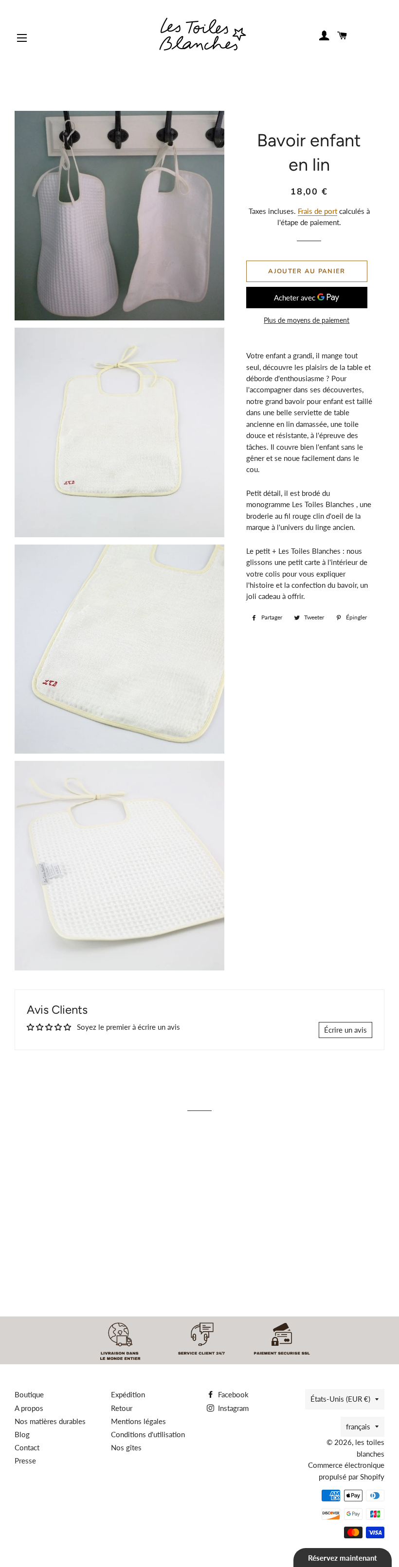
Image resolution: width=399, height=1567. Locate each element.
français (358, 1426)
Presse (25, 1460)
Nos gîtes (126, 1447)
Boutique (29, 1394)
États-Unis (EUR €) (340, 1398)
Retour (121, 1408)
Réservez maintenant (342, 1557)
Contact (27, 1447)
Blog (22, 1434)
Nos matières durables (50, 1421)
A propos (29, 1408)
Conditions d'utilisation (148, 1434)
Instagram (232, 1408)
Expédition (128, 1394)
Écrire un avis (345, 1029)
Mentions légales (138, 1421)
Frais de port (317, 211)
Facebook (232, 1394)
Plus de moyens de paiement (306, 320)
